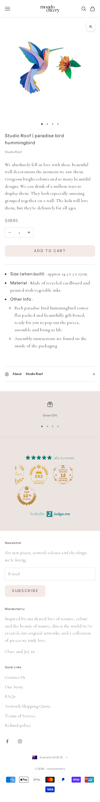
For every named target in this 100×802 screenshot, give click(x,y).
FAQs (10, 696)
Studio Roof (13, 152)
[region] (50, 409)
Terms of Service (20, 715)
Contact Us (15, 677)
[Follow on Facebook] (7, 741)
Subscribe (25, 590)
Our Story (14, 687)
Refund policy (18, 725)
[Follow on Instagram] (19, 741)
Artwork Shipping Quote (28, 706)
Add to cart (50, 250)
